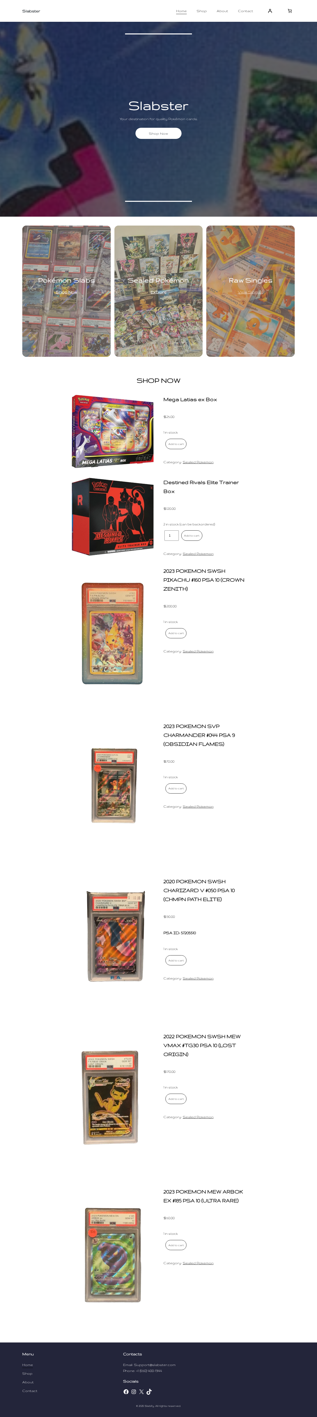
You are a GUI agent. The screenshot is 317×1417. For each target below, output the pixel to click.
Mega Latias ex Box (190, 399)
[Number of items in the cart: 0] (290, 11)
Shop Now (158, 133)
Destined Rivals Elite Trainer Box (201, 486)
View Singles (251, 292)
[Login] (270, 11)
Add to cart (176, 443)
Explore (158, 292)
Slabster (31, 11)
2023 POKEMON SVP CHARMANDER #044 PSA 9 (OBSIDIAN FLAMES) (199, 735)
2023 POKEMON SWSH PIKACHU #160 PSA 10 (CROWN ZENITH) (203, 580)
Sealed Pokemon (198, 462)
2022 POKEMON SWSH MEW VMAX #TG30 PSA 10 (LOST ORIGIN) (202, 1045)
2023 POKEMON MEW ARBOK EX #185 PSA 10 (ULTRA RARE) (203, 1196)
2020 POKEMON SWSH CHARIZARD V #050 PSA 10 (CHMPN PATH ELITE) (199, 890)
